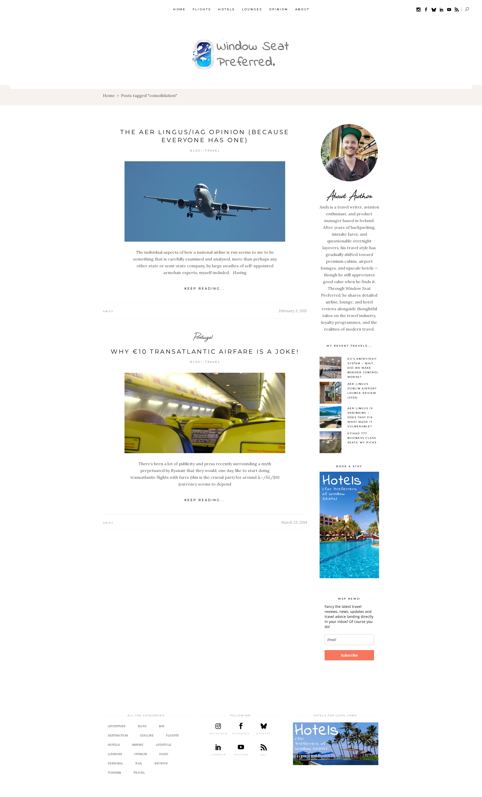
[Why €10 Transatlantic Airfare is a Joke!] (205, 413)
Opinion (140, 754)
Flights (172, 735)
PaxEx (163, 754)
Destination (118, 735)
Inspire (137, 745)
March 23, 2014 (294, 522)
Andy (108, 311)
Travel (212, 150)
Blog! (196, 150)
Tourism (114, 772)
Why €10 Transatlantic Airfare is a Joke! (205, 351)
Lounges (115, 754)
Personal (115, 763)
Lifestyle (163, 745)
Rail (138, 763)
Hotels (113, 745)
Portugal (203, 337)
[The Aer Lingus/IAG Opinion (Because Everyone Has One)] (205, 201)
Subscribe (349, 655)
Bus (161, 726)
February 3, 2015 (293, 310)
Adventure (117, 726)
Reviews (160, 763)
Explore (147, 735)
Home (109, 95)
